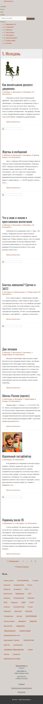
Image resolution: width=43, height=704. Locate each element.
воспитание (31, 616)
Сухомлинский (18, 607)
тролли (6, 654)
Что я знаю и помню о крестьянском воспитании (17, 219)
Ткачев (30, 607)
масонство (8, 626)
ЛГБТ (26, 589)
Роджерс (14, 602)
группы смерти (9, 621)
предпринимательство (12, 635)
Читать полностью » (13, 122)
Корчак (30, 585)
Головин (35, 580)
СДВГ (24, 602)
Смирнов (7, 607)
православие (25, 631)
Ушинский (18, 611)
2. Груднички (9, 27)
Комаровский (19, 585)
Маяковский (8, 593)
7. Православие (9, 40)
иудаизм (33, 621)
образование (9, 631)
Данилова (7, 585)
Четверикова (8, 616)
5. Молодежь (9, 35)
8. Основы (8, 43)
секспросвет (18, 645)
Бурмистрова (8, 580)
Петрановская (19, 598)
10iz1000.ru (21, 671)
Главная (21, 684)
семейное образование (14, 650)
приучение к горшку (11, 640)
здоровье (22, 621)
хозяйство (16, 654)
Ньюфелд (7, 598)
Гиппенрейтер (23, 580)
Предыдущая (13, 561)
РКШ (5, 602)
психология (29, 640)
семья (30, 650)
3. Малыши (8, 30)
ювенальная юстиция (12, 659)
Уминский (7, 611)
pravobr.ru (21, 676)
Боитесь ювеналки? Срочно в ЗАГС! (19, 286)
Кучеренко (17, 589)
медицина (20, 626)
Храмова (28, 611)
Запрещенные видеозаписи (21, 688)
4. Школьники (9, 32)
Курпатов (7, 589)
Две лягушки (9, 349)
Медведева (20, 594)
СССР (32, 602)
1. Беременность (10, 24)
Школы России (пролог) (15, 395)
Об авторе (21, 692)
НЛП (29, 594)
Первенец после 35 (13, 520)
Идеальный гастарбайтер (16, 456)
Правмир (31, 598)
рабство (7, 645)
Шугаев (19, 616)
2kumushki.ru (8, 1)
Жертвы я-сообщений (14, 151)
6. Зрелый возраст (11, 38)
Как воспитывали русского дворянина (17, 86)
